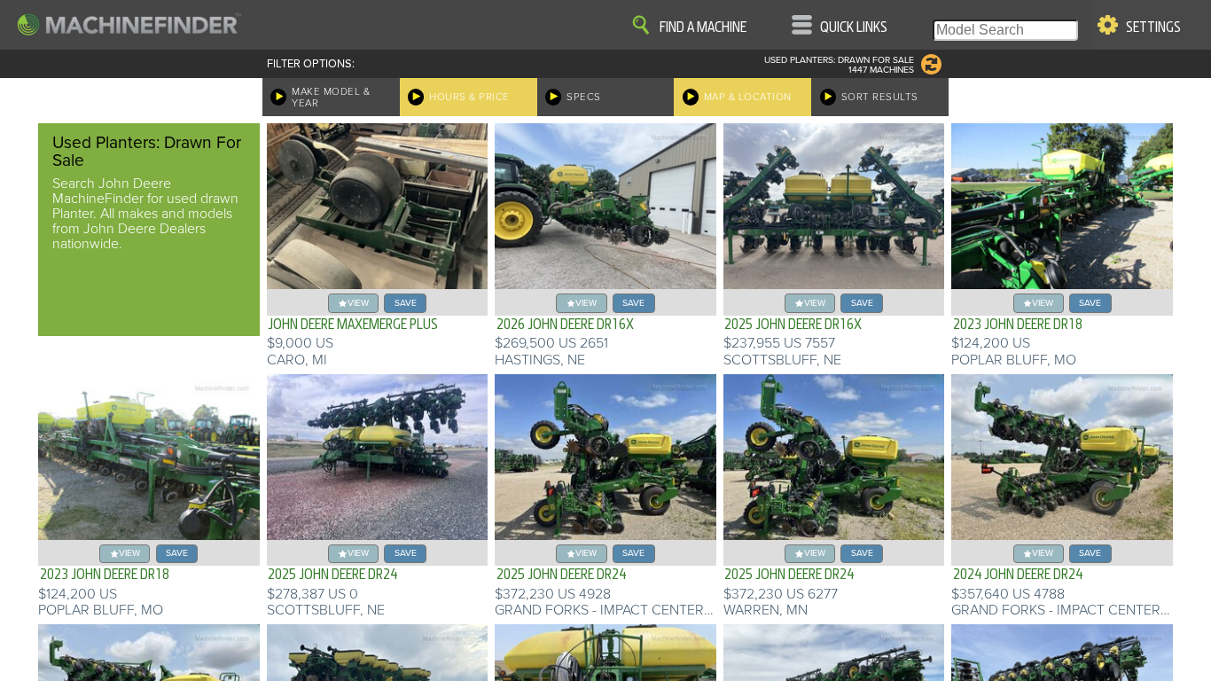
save (406, 303)
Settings (1153, 27)
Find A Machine (703, 27)
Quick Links (853, 27)
